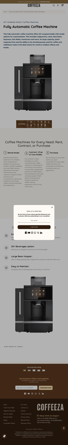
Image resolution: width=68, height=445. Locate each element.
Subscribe (34, 227)
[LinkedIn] (41, 233)
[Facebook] (26, 233)
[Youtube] (29, 233)
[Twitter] (38, 233)
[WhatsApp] (35, 233)
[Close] (52, 207)
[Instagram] (32, 233)
